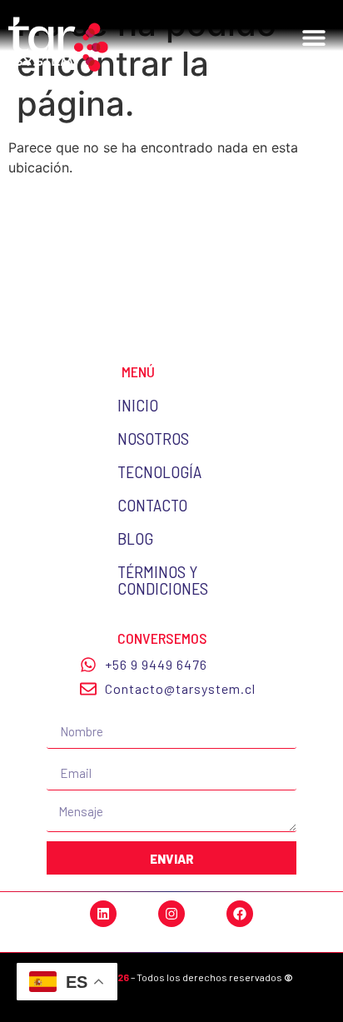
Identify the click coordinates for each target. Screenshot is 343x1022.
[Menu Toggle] (313, 41)
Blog (135, 538)
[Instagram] (171, 913)
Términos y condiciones (162, 579)
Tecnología (159, 471)
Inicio (137, 405)
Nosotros (153, 438)
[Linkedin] (103, 913)
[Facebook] (239, 913)
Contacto (152, 505)
